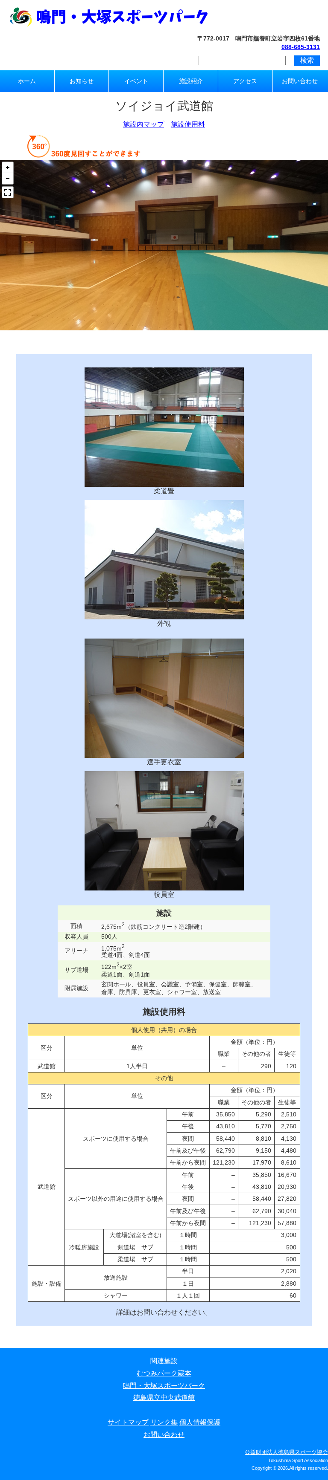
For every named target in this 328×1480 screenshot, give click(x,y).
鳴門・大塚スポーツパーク (164, 1385)
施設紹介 (191, 81)
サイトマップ (128, 1422)
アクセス (245, 81)
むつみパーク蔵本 (164, 1373)
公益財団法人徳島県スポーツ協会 (286, 1452)
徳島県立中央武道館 (164, 1397)
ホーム (27, 81)
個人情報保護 (199, 1422)
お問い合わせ (300, 81)
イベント (136, 81)
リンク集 (164, 1422)
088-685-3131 (300, 46)
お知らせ (82, 81)
